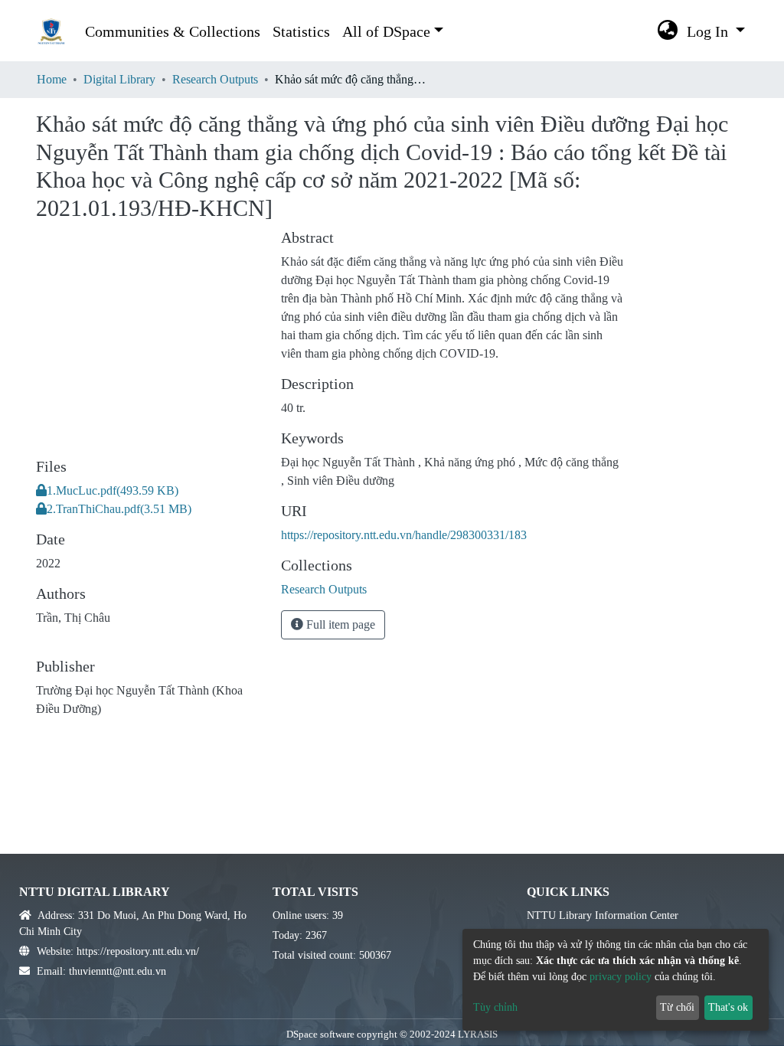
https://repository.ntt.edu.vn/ (138, 951)
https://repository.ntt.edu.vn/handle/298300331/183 (404, 534)
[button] (668, 31)
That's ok (728, 1007)
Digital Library (119, 79)
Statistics (301, 31)
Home (52, 79)
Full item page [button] (339, 624)
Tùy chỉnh (495, 1007)
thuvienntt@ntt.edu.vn (117, 971)
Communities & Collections (172, 31)
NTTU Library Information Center (602, 915)
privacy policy (621, 976)
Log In (709, 31)
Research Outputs (215, 79)
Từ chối (677, 1007)
